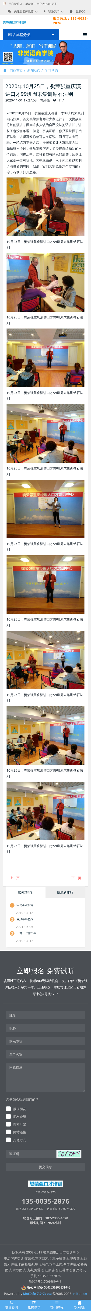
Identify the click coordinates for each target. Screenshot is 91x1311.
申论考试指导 (25, 905)
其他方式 (19, 1140)
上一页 (15, 878)
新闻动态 (33, 70)
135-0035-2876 (46, 1201)
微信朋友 (19, 1109)
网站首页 (16, 70)
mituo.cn (80, 1293)
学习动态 (51, 70)
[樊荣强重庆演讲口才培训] (14, 22)
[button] (69, 1154)
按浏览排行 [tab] (26, 892)
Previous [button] (2, 53)
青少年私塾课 (25, 919)
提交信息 (45, 1167)
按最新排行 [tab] (65, 892)
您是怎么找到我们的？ (22, 1099)
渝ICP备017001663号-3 (45, 1281)
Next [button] (88, 53)
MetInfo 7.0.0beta (37, 1293)
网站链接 (19, 1132)
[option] (45, 52)
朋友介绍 (19, 1116)
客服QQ (80, 11)
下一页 (76, 878)
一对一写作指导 (26, 933)
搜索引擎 (19, 1124)
